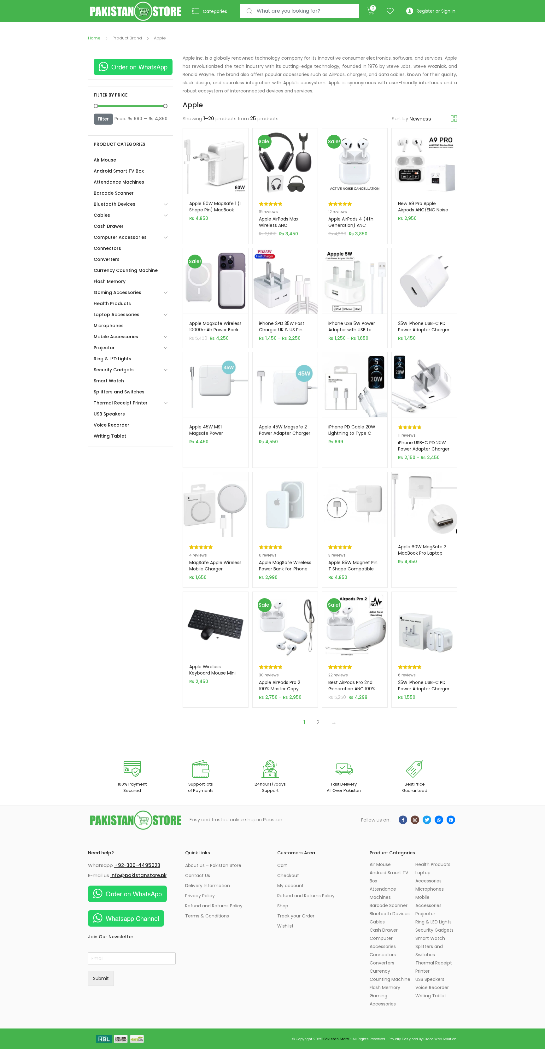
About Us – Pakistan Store (213, 865)
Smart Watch (109, 381)
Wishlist (285, 926)
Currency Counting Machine (126, 270)
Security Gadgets (114, 370)
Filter (103, 119)
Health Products (112, 303)
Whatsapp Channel (132, 918)
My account (290, 885)
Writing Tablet (110, 436)
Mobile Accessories (116, 336)
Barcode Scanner (114, 193)
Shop (282, 906)
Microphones (109, 325)
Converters (107, 259)
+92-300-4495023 (137, 865)
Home (94, 38)
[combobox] (299, 11)
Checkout (288, 875)
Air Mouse (105, 160)
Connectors (107, 248)
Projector (104, 348)
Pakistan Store (336, 1038)
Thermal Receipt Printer (121, 403)
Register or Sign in (436, 11)
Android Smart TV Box (119, 171)
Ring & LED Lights (112, 359)
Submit (101, 978)
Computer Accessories (120, 237)
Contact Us (197, 875)
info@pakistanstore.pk (138, 875)
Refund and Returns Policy (214, 906)
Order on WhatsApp (139, 66)
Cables (102, 215)
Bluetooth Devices (114, 204)
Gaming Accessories (117, 292)
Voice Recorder (111, 425)
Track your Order (295, 916)
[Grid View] (454, 118)
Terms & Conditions (207, 916)
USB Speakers (109, 414)
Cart (282, 865)
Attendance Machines (119, 182)
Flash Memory (110, 281)
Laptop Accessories (116, 314)
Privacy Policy (200, 896)
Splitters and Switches (119, 392)
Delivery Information (207, 885)
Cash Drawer (109, 226)
